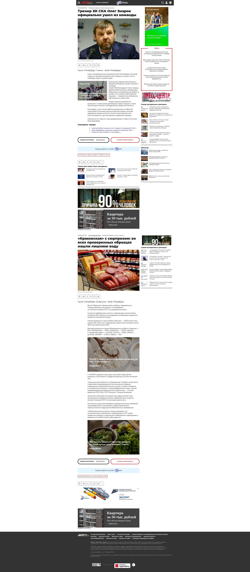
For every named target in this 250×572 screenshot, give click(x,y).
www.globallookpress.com (86, 60)
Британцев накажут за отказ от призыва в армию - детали (158, 157)
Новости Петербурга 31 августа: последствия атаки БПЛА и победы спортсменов (156, 53)
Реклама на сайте (117, 536)
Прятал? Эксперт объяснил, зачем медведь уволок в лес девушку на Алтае (159, 264)
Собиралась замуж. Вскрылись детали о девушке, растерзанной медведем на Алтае (159, 108)
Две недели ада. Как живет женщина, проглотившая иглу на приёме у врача (156, 61)
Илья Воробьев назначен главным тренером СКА (112, 130)
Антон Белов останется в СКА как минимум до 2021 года (127, 169)
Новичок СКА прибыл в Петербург (106, 132)
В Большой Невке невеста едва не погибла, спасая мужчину (156, 85)
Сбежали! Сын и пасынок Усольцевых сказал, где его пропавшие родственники (160, 284)
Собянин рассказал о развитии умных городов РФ (158, 151)
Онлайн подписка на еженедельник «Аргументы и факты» (150, 534)
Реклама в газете (104, 536)
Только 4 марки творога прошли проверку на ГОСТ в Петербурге (113, 360)
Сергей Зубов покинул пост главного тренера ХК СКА (113, 128)
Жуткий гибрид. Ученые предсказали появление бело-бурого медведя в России (160, 271)
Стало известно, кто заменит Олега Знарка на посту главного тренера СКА (96, 183)
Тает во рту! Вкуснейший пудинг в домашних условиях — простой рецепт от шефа (159, 134)
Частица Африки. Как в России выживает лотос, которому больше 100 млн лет (160, 140)
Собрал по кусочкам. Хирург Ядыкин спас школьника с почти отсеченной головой (160, 277)
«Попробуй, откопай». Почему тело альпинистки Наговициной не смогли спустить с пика (160, 258)
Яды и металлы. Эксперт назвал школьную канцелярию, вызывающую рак (159, 121)
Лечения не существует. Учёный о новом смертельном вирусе (159, 127)
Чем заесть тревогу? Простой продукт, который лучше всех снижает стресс (110, 443)
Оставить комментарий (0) (125, 140)
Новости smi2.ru (84, 229)
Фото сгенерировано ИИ (85, 292)
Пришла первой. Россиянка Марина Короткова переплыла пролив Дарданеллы (157, 77)
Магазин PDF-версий (123, 534)
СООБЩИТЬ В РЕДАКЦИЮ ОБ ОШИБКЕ (143, 538)
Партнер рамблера (107, 564)
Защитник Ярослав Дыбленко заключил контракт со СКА (95, 175)
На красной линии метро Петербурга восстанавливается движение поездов (156, 69)
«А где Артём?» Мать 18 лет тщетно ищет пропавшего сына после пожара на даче (160, 251)
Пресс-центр (111, 534)
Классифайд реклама (97, 538)
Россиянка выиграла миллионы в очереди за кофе (159, 164)
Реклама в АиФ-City (149, 536)
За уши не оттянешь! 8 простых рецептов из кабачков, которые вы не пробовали (160, 115)
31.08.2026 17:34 (82, 235)
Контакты (94, 536)
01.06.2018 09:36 (82, 8)
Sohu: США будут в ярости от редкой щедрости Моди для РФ (160, 170)
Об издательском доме (98, 534)
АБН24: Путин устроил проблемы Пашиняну (159, 176)
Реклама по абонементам (133, 536)
